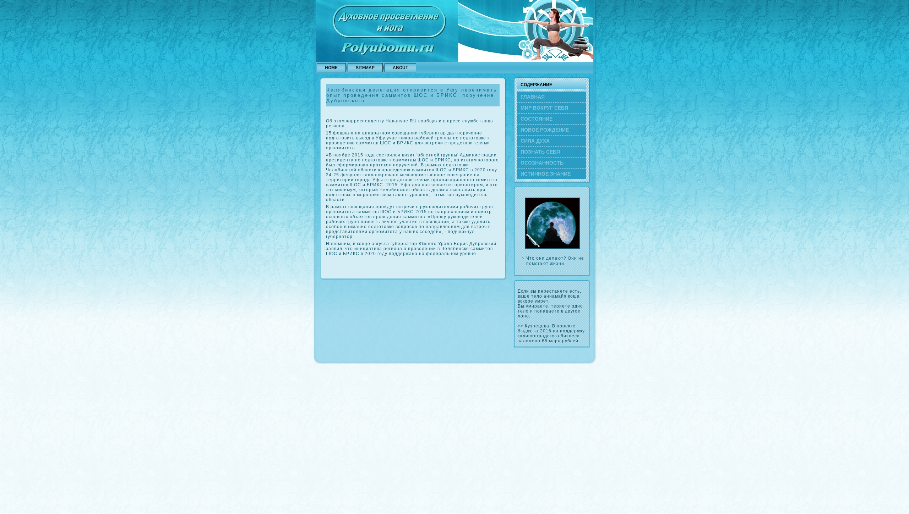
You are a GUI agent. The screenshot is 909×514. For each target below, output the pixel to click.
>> (521, 326)
